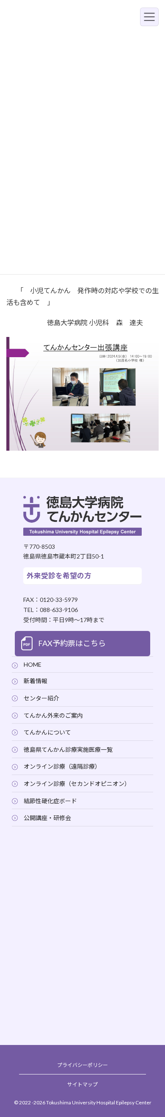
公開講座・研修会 (47, 817)
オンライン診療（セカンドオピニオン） (77, 783)
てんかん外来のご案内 (53, 715)
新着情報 (35, 680)
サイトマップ (82, 1084)
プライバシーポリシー (82, 1064)
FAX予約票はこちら (72, 643)
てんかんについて (47, 732)
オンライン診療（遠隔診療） (62, 766)
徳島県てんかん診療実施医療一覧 (68, 749)
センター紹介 (41, 698)
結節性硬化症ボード (50, 800)
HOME (32, 664)
